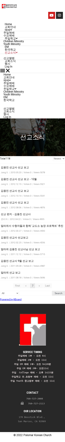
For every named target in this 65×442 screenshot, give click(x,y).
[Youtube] (51, 15)
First (17, 285)
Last (47, 285)
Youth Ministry (12, 94)
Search (58, 293)
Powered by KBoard (10, 299)
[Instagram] (59, 15)
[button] (32, 70)
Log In (8, 66)
